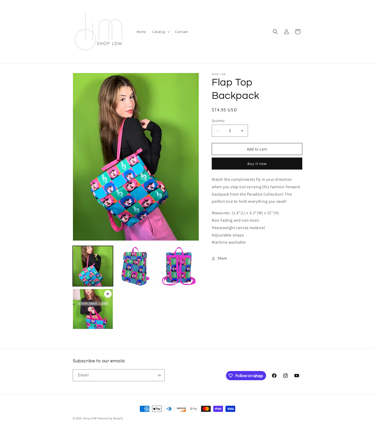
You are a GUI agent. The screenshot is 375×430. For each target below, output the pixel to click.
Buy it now (257, 163)
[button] (160, 31)
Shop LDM (89, 418)
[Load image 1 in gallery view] (93, 266)
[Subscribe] (158, 375)
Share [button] (222, 258)
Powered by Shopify (110, 418)
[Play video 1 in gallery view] (93, 309)
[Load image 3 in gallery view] (179, 266)
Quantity (218, 120)
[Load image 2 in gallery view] (136, 266)
